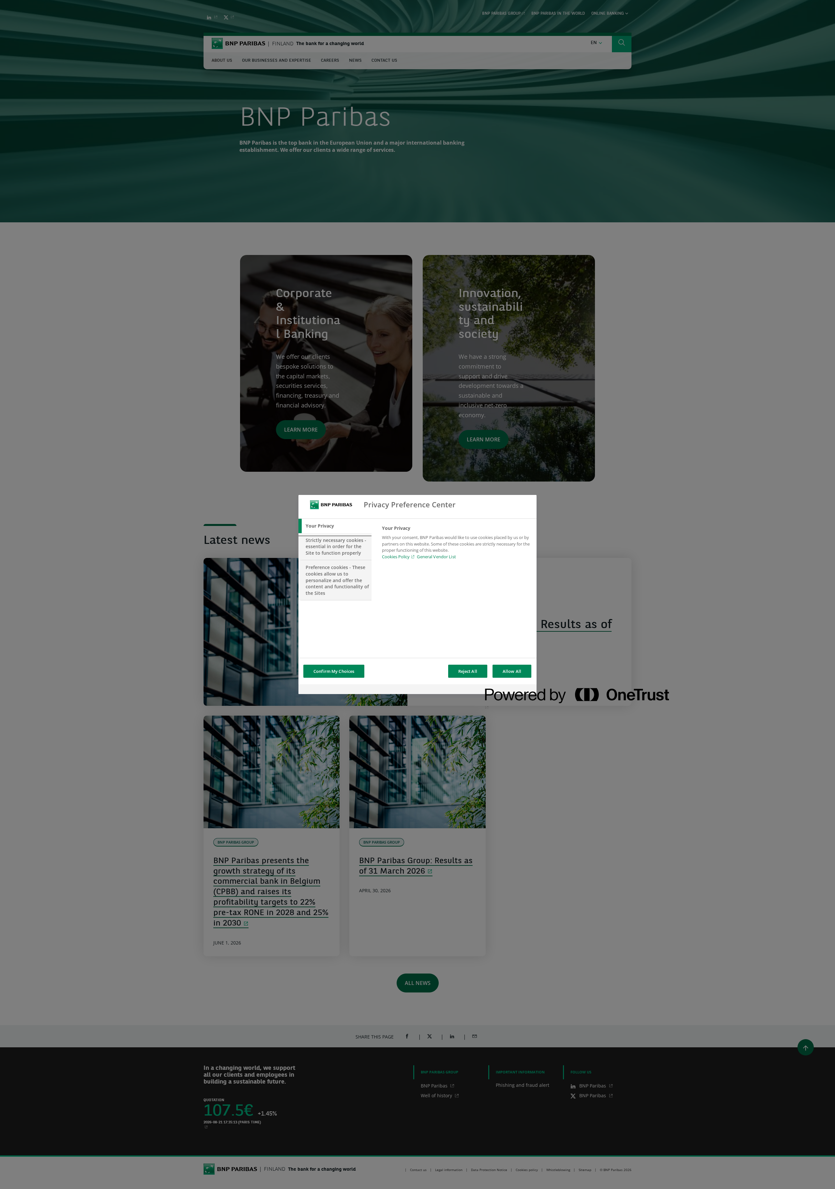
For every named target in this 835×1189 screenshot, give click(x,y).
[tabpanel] (456, 544)
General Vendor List (436, 557)
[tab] (335, 526)
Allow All (512, 671)
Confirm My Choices (333, 671)
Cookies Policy (396, 557)
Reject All (467, 671)
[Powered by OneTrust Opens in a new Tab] (508, 690)
